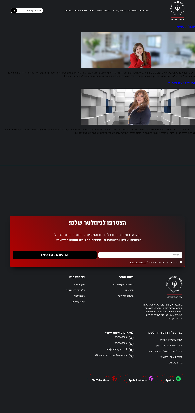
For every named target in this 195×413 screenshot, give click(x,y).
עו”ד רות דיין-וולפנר (75, 290)
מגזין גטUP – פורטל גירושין (169, 345)
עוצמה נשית (186, 26)
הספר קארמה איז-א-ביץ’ (171, 357)
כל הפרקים (120, 10)
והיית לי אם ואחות (181, 83)
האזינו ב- (170, 377)
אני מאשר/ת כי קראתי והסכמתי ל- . (154, 262)
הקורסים (68, 10)
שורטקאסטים (78, 301)
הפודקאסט (132, 10)
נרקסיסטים (79, 284)
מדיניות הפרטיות (138, 262)
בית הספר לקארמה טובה (122, 284)
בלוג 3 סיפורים (81, 10)
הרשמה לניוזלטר (103, 10)
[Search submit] (14, 10)
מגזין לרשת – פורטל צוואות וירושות (165, 351)
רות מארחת (79, 296)
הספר (91, 10)
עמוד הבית (144, 10)
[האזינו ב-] (178, 378)
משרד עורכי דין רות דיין (171, 340)
